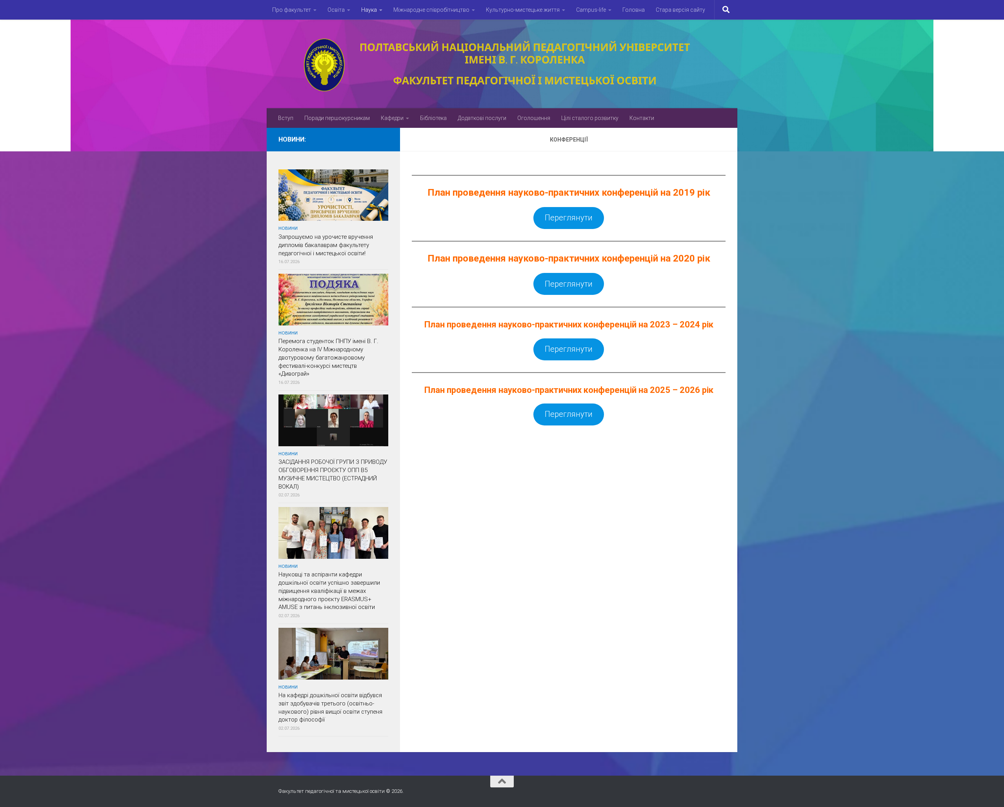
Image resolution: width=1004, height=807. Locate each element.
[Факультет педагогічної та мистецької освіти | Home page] (502, 64)
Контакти (641, 118)
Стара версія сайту (680, 10)
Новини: (292, 139)
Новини (288, 228)
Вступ (285, 118)
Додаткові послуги (482, 118)
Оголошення (533, 118)
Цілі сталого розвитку (589, 118)
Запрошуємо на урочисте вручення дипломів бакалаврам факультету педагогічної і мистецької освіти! (325, 245)
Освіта (336, 10)
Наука (369, 10)
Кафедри (392, 118)
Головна (633, 10)
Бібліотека (433, 118)
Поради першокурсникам (337, 118)
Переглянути (569, 217)
